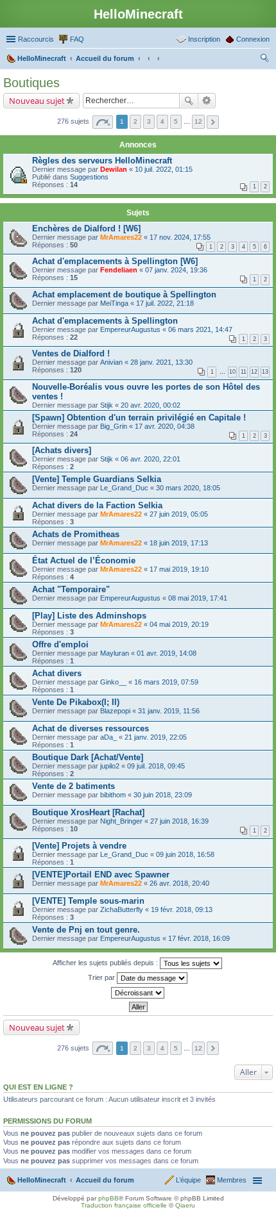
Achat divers (57, 673)
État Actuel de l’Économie (83, 560)
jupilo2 (109, 766)
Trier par (102, 977)
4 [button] (162, 121)
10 (232, 372)
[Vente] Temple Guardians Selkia (96, 479)
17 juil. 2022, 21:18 (165, 303)
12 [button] (198, 121)
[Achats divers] (61, 450)
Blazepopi (115, 711)
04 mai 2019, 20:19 (179, 624)
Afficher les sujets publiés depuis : (106, 962)
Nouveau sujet (37, 100)
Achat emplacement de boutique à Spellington (124, 294)
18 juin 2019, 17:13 (179, 543)
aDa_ (108, 737)
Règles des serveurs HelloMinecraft (102, 160)
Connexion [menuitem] (253, 39)
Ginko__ (113, 682)
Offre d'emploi (60, 644)
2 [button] (135, 121)
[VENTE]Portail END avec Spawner (100, 874)
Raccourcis (36, 39)
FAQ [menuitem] (77, 39)
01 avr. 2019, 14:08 (166, 653)
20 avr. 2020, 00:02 (150, 405)
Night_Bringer (121, 821)
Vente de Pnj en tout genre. (86, 929)
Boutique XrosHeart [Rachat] (88, 812)
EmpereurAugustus (130, 329)
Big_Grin (113, 426)
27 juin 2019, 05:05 (179, 514)
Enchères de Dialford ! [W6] (86, 228)
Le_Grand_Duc (124, 488)
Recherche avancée (207, 100)
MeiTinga (114, 303)
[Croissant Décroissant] (138, 993)
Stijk (106, 405)
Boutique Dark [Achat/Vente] (87, 757)
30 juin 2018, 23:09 (163, 795)
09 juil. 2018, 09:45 (156, 766)
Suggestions (89, 177)
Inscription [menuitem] (204, 39)
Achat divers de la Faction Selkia (97, 505)
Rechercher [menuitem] (264, 59)
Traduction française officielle (124, 1205)
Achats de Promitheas (75, 534)
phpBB (108, 1198)
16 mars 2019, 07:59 (166, 682)
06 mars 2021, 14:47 (200, 329)
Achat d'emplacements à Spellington (105, 321)
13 (265, 372)
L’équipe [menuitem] (188, 1180)
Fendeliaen (118, 270)
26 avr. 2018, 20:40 (179, 883)
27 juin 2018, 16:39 (179, 821)
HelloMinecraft (41, 1180)
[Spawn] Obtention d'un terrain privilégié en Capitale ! (139, 417)
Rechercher (188, 100)
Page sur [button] (102, 122)
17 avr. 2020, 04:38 (164, 426)
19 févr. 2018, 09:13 (181, 909)
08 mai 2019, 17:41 (197, 598)
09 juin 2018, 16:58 (185, 854)
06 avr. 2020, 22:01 (150, 459)
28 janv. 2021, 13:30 (161, 362)
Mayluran (114, 653)
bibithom (113, 795)
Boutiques (31, 83)
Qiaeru (185, 1205)
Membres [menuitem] (231, 1180)
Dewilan (113, 169)
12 (254, 372)
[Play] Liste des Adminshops (89, 615)
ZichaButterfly (121, 909)
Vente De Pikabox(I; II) (75, 702)
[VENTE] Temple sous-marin (88, 901)
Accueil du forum (105, 1180)
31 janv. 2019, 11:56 (169, 711)
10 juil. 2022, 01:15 (164, 169)
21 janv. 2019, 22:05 (156, 737)
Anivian (111, 362)
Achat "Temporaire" (71, 589)
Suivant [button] (213, 122)
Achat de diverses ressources (90, 728)
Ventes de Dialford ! (71, 353)
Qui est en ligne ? (38, 1087)
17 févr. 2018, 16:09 (199, 938)
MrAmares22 (121, 237)
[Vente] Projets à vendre (79, 846)
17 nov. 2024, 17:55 (180, 237)
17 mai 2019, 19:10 (179, 569)
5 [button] (176, 121)
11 (243, 372)
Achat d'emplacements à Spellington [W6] (115, 261)
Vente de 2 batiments (73, 786)
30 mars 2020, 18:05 (188, 488)
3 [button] (149, 121)
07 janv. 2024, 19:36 (176, 270)
